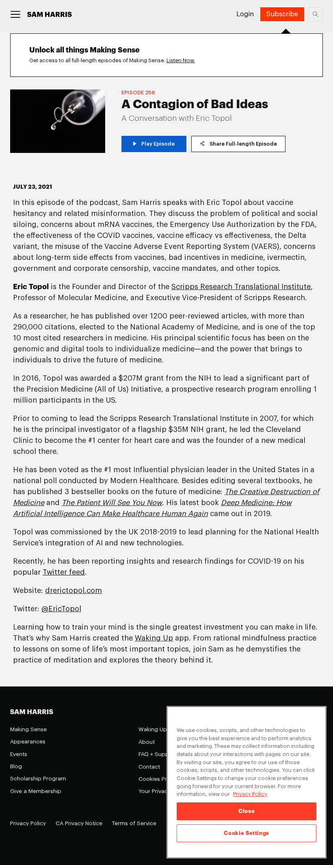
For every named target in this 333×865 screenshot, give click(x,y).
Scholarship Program (38, 778)
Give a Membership (35, 791)
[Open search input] (315, 14)
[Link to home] (49, 14)
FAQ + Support (157, 754)
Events (18, 754)
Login (245, 14)
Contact (149, 766)
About (146, 742)
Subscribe (282, 14)
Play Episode (158, 143)
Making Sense (28, 729)
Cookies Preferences (165, 779)
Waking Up (152, 729)
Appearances (27, 741)
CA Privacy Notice (79, 823)
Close (246, 811)
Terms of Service (134, 823)
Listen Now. (180, 60)
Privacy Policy (28, 823)
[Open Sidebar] (16, 14)
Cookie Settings (246, 833)
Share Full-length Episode (243, 143)
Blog (16, 766)
